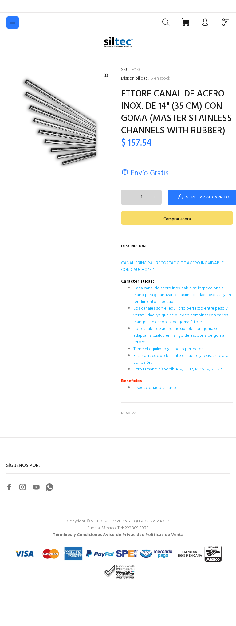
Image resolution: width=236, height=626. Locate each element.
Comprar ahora (177, 219)
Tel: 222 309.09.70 (133, 528)
